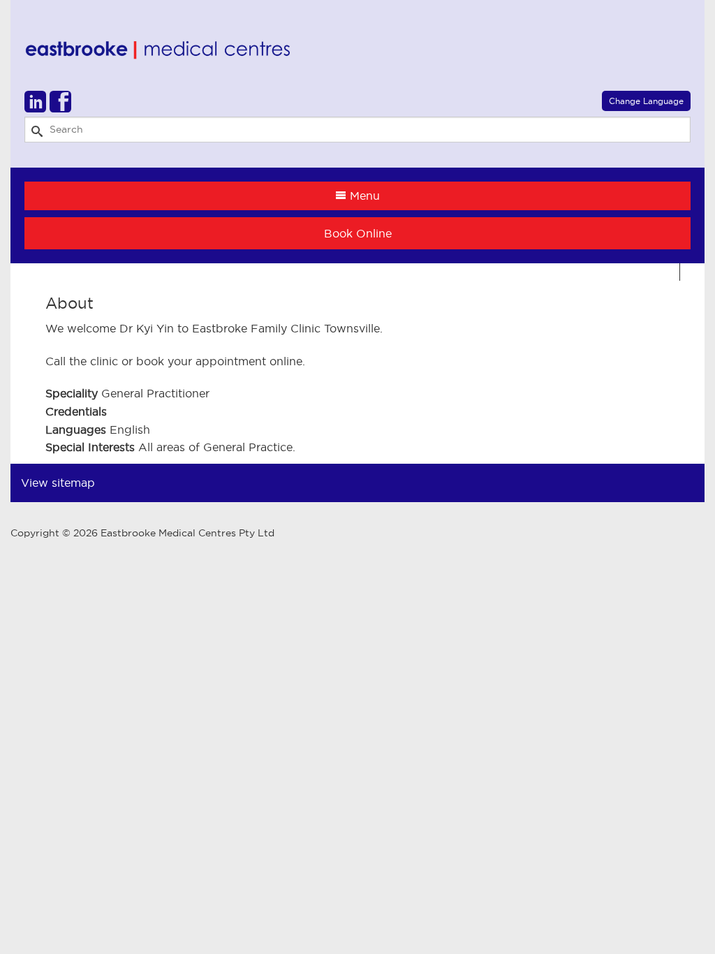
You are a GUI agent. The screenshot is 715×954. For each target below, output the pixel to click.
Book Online (358, 233)
